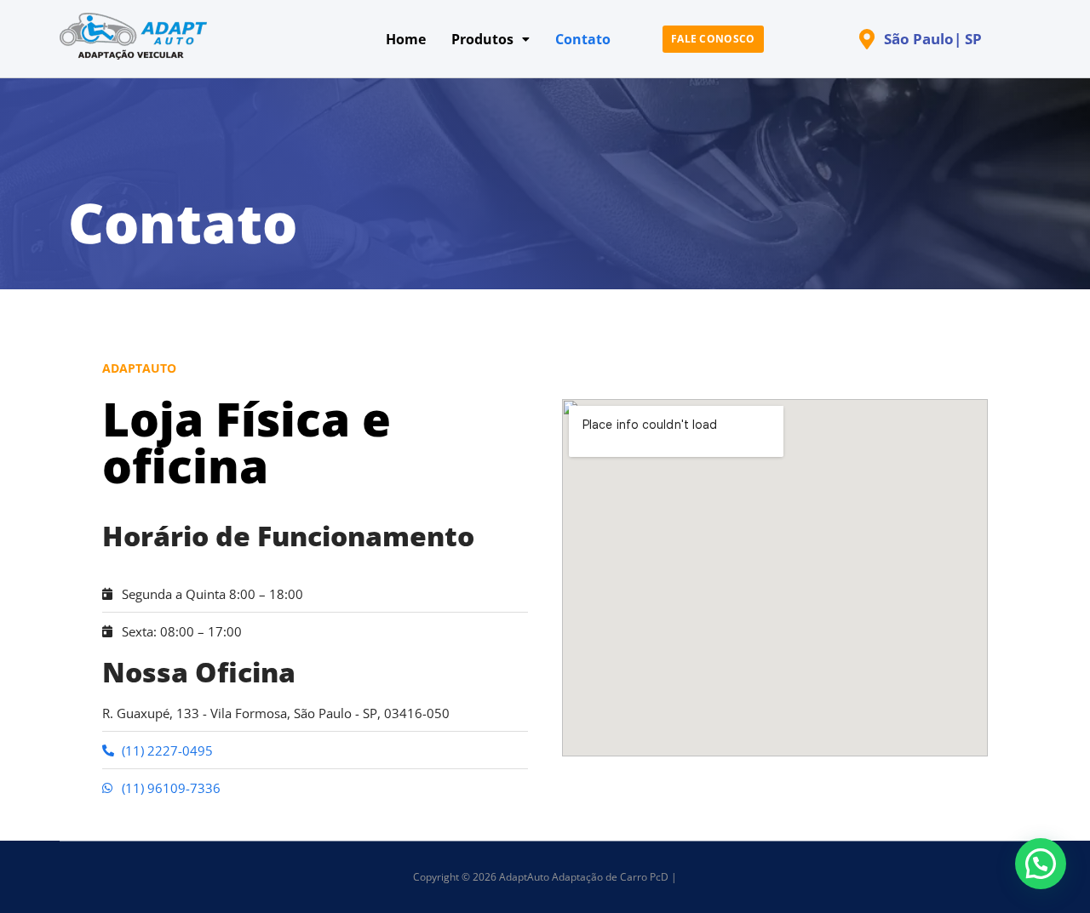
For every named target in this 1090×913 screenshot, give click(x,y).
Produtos (482, 39)
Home (406, 39)
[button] (1040, 863)
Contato (583, 39)
